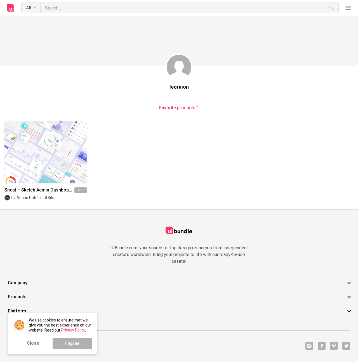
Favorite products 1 (179, 107)
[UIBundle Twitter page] (346, 346)
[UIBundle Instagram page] (309, 346)
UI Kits (49, 197)
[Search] (331, 8)
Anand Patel (27, 197)
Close (33, 343)
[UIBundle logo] (11, 8)
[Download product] (55, 152)
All (28, 7)
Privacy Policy (73, 330)
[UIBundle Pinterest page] (334, 346)
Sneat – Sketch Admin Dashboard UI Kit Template (39, 190)
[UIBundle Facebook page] (322, 346)
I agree (72, 343)
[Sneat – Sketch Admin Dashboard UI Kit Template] (45, 152)
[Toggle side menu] (348, 8)
